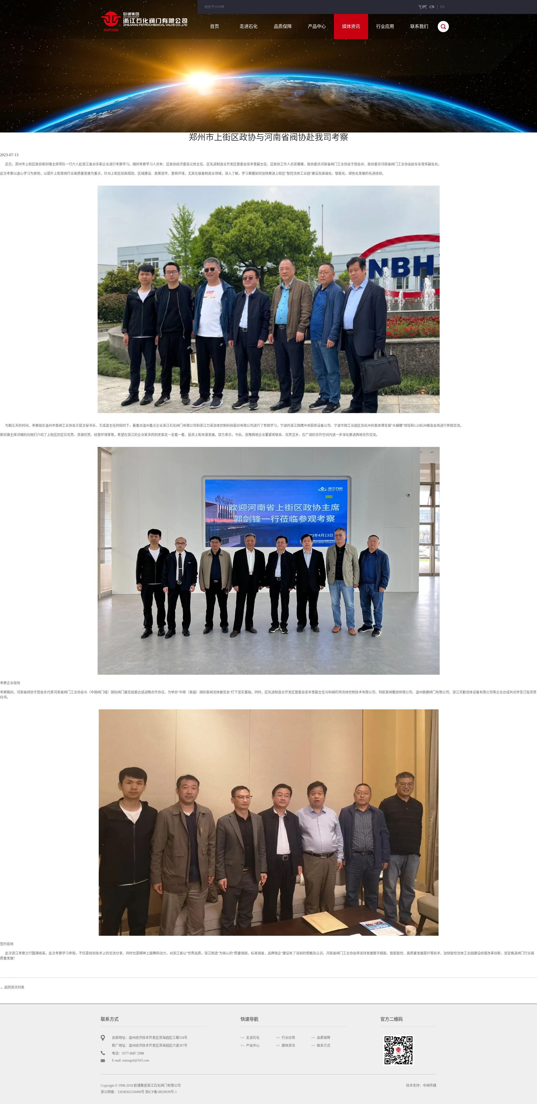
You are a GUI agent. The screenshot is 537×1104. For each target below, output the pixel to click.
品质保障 (283, 26)
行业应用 (385, 26)
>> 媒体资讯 (285, 1046)
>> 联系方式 (320, 1046)
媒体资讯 (351, 26)
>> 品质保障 (320, 1038)
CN (432, 7)
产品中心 (317, 26)
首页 (214, 26)
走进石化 (249, 26)
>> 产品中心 (250, 1046)
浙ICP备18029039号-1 (161, 1092)
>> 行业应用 (285, 1038)
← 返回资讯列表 (12, 987)
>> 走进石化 (250, 1038)
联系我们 (419, 26)
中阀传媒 (429, 1086)
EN (442, 7)
